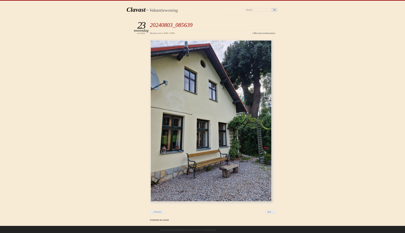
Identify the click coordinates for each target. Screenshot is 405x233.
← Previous (157, 212)
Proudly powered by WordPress (173, 230)
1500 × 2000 (169, 33)
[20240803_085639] (213, 121)
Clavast (136, 9)
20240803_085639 (171, 25)
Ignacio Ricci (210, 230)
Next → (270, 212)
